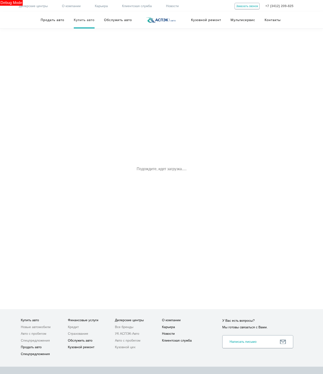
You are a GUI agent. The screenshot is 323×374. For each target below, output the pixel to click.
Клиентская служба (137, 6)
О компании (71, 6)
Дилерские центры (33, 6)
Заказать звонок (247, 6)
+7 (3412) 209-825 (279, 6)
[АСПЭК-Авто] (161, 20)
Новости (172, 6)
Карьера (101, 6)
